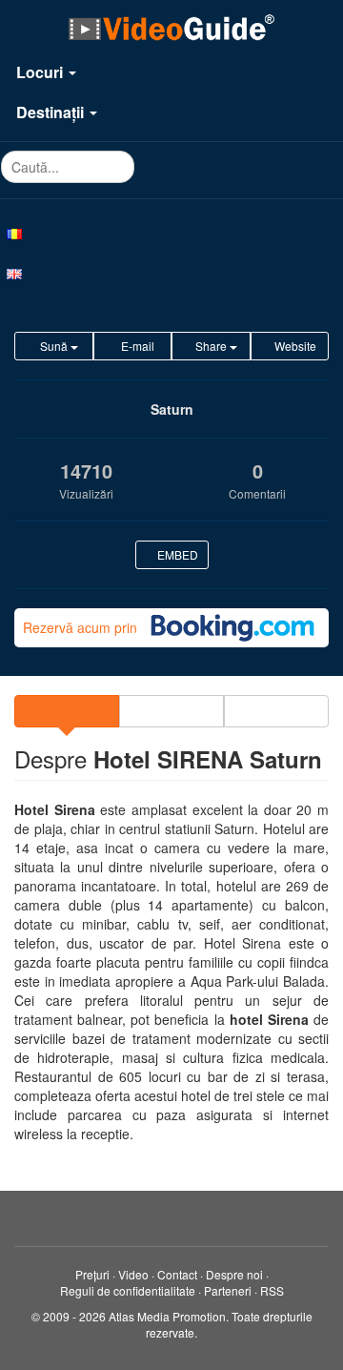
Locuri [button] (41, 72)
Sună (54, 345)
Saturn (172, 409)
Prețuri (92, 1274)
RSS (272, 1290)
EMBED (176, 554)
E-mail (136, 345)
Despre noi (234, 1274)
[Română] (171, 233)
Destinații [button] (52, 112)
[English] (171, 273)
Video (133, 1274)
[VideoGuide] (171, 26)
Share (211, 345)
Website (294, 345)
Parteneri (228, 1290)
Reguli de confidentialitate (127, 1290)
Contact (177, 1274)
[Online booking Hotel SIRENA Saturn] (232, 628)
